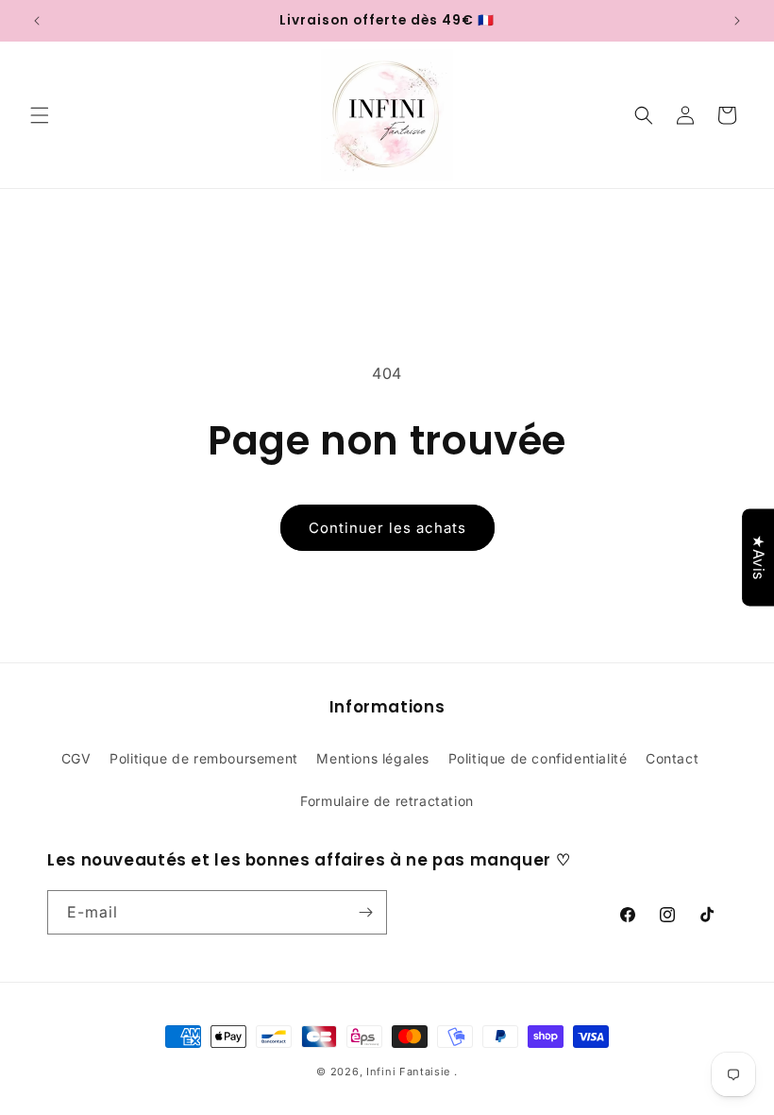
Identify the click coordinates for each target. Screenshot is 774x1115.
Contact (672, 758)
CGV (76, 758)
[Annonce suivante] (737, 21)
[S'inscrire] (365, 912)
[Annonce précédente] (37, 21)
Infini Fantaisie (410, 1071)
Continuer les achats (387, 528)
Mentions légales (372, 758)
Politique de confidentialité (538, 758)
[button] (39, 115)
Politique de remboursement (203, 758)
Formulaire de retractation (387, 801)
